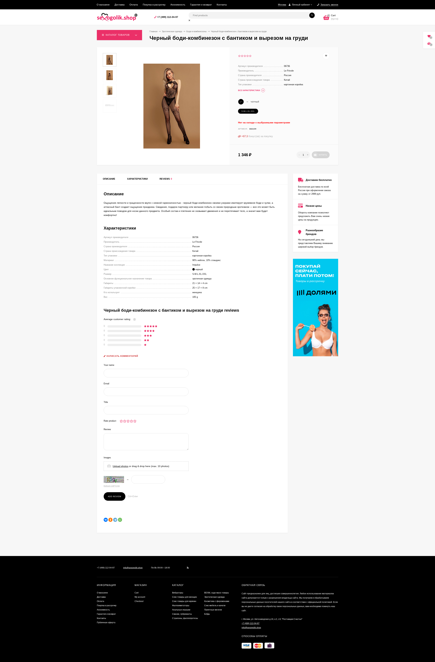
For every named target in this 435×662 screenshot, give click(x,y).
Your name (109, 365)
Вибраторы (177, 593)
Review (107, 429)
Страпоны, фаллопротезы (185, 618)
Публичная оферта (106, 622)
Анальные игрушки (181, 610)
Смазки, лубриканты (182, 614)
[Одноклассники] (110, 520)
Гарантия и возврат (201, 4)
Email (106, 383)
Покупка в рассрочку (154, 4)
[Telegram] (115, 520)
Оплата (133, 4)
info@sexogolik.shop (133, 568)
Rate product (110, 421)
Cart (136, 593)
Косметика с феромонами (216, 601)
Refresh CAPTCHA (112, 486)
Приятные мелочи (213, 610)
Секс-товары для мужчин (184, 601)
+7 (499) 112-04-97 (167, 17)
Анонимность (177, 4)
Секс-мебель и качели (214, 605)
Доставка (120, 4)
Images (107, 457)
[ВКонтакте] (106, 520)
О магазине (103, 4)
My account (140, 597)
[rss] (188, 568)
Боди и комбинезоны (196, 31)
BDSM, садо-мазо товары (216, 593)
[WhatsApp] (120, 520)
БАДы (207, 614)
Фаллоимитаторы (180, 605)
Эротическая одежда (172, 31)
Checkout (139, 601)
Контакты (222, 4)
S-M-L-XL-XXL (248, 111)
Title (106, 402)
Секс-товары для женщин (184, 597)
